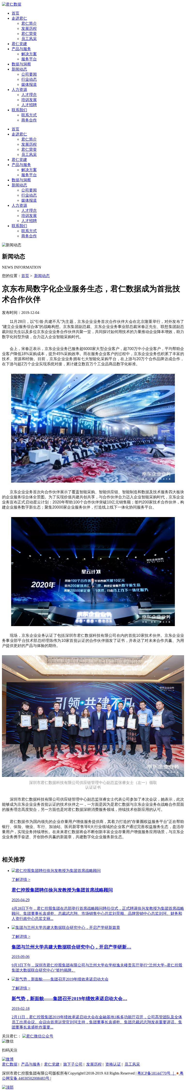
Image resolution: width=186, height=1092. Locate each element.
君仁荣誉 (29, 34)
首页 (15, 13)
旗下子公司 (73, 1064)
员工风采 (29, 39)
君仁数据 (9, 1064)
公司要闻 (29, 74)
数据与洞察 (21, 64)
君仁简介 (29, 23)
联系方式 (29, 115)
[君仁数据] (11, 4)
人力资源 (19, 90)
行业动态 (29, 79)
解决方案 (29, 54)
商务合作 (29, 120)
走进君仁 (19, 18)
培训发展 (29, 100)
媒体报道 (29, 84)
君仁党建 (19, 44)
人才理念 (29, 95)
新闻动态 (19, 69)
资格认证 (113, 1064)
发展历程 (29, 28)
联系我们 (19, 110)
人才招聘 (29, 105)
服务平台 (29, 59)
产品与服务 (21, 49)
